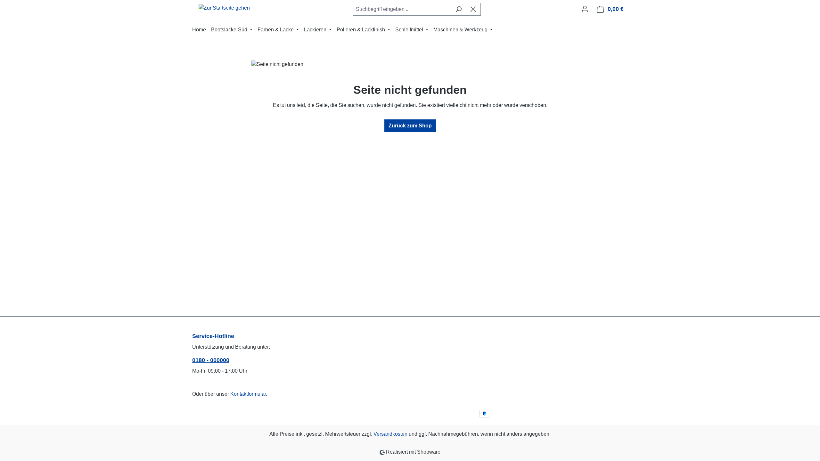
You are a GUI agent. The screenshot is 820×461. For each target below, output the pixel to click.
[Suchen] (458, 9)
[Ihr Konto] (585, 9)
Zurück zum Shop (410, 125)
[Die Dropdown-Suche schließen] (473, 9)
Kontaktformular (248, 394)
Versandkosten (390, 434)
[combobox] (402, 9)
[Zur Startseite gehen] (224, 8)
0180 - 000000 (210, 360)
